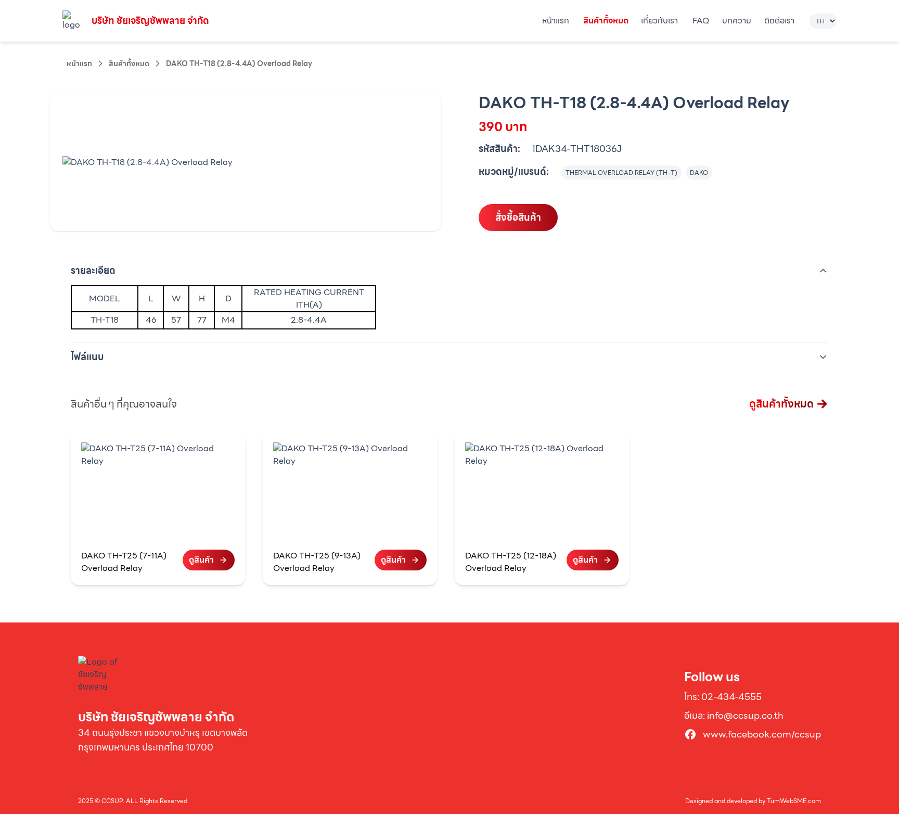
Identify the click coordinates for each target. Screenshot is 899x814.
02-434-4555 (731, 696)
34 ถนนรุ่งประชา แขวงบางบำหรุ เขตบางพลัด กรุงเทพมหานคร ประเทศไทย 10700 (163, 740)
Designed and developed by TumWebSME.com (753, 801)
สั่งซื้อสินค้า (518, 217)
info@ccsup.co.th (745, 715)
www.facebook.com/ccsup (762, 734)
